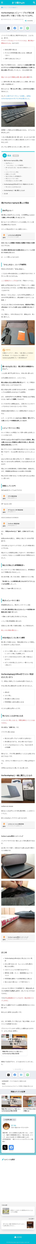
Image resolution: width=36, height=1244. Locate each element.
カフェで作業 (18, 1086)
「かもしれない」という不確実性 (14, 165)
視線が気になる (28, 1086)
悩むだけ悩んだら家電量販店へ (14, 176)
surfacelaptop (7, 1086)
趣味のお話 (23, 1081)
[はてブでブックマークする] (21, 28)
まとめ (6, 193)
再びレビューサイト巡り (12, 178)
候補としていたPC (10, 174)
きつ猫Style (18, 2)
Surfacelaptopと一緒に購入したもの (14, 190)
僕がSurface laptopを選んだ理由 (13, 160)
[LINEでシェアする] (27, 28)
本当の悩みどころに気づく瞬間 (14, 180)
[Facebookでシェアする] (15, 28)
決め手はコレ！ (10, 163)
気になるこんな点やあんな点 (13, 187)
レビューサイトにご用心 (12, 172)
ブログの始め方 (14, 1081)
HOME (19, 1237)
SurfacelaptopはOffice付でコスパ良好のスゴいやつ (18, 184)
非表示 (15, 155)
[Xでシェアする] (8, 28)
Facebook (11, 1150)
